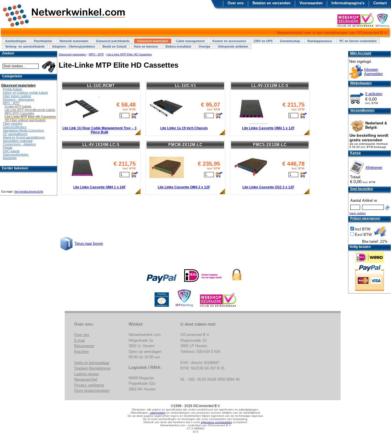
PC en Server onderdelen (358, 41)
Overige (204, 46)
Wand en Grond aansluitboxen (24, 137)
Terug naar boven (88, 243)
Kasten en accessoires (229, 41)
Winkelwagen (361, 83)
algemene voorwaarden (216, 422)
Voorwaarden (311, 3)
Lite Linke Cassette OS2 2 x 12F (268, 187)
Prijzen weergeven (365, 218)
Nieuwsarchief (85, 379)
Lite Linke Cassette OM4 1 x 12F (268, 128)
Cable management (190, 41)
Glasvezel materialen (152, 41)
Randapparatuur (319, 41)
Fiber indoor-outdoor (17, 96)
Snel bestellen (361, 189)
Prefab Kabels (12, 89)
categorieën (157, 412)
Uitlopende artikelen (233, 46)
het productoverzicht (28, 191)
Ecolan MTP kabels (18, 106)
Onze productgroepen (92, 390)
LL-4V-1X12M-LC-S (270, 85)
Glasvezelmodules (16, 154)
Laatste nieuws (86, 374)
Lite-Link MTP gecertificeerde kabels (30, 110)
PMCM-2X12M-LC (185, 144)
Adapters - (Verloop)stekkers (73, 46)
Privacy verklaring (89, 385)
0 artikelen (373, 94)
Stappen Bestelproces (92, 368)
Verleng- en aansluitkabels (25, 46)
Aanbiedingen (15, 41)
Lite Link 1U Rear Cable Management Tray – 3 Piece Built (99, 130)
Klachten (81, 351)
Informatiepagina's (347, 3)
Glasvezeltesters (15, 127)
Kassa (355, 153)
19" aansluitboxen (15, 134)
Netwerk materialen (74, 41)
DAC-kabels (11, 151)
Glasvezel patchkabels (113, 41)
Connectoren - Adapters (19, 144)
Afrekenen (374, 167)
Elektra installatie (178, 46)
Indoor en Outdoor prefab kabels (25, 92)
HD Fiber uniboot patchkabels (25, 120)
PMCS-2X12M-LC (270, 144)
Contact (380, 3)
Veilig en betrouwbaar (91, 363)
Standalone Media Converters (23, 130)
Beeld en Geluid (114, 46)
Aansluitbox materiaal (17, 140)
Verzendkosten (362, 110)
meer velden (357, 213)
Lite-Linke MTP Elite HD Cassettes (129, 54)
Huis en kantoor (146, 46)
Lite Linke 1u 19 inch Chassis (184, 128)
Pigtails (8, 147)
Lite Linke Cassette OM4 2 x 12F (184, 187)
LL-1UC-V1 (185, 85)
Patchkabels (43, 41)
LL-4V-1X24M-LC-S (101, 144)
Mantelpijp (10, 158)
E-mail (79, 340)
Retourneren (84, 346)
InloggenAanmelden (373, 71)
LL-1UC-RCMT (101, 85)
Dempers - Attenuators (18, 99)
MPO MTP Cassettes (19, 113)
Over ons (236, 3)
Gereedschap (290, 41)
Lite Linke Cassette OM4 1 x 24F (99, 187)
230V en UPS (263, 41)
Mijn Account (360, 53)
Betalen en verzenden (271, 3)
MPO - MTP (96, 54)
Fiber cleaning (12, 123)
